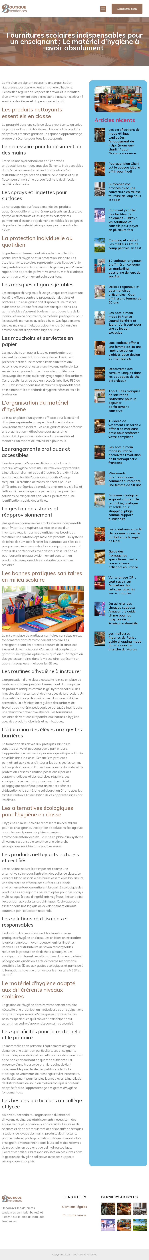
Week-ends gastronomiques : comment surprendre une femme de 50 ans (124, 479)
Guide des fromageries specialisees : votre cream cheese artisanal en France (123, 559)
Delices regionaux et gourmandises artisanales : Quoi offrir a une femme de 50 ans (124, 294)
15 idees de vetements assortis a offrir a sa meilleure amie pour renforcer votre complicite (124, 429)
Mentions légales (74, 1207)
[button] (103, 9)
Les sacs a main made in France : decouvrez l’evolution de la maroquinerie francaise (124, 455)
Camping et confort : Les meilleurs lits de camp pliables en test (124, 244)
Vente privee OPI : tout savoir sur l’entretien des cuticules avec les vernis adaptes (122, 585)
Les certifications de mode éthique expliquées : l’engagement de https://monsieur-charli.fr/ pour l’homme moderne (124, 141)
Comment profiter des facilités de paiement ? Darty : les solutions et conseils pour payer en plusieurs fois (123, 220)
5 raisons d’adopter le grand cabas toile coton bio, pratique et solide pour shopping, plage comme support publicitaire (123, 507)
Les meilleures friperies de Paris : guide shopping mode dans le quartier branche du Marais (124, 641)
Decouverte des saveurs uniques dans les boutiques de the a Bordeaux (124, 375)
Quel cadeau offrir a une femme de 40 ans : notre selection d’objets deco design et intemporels (124, 350)
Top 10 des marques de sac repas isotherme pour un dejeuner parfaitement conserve (124, 401)
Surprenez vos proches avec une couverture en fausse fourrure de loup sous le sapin (124, 192)
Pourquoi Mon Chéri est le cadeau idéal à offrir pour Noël (124, 167)
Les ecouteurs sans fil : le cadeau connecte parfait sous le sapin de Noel (125, 535)
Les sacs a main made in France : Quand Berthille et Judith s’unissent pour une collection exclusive (124, 323)
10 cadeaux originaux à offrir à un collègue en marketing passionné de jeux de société (125, 268)
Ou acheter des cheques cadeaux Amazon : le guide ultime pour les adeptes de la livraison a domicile (123, 613)
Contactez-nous (74, 1215)
